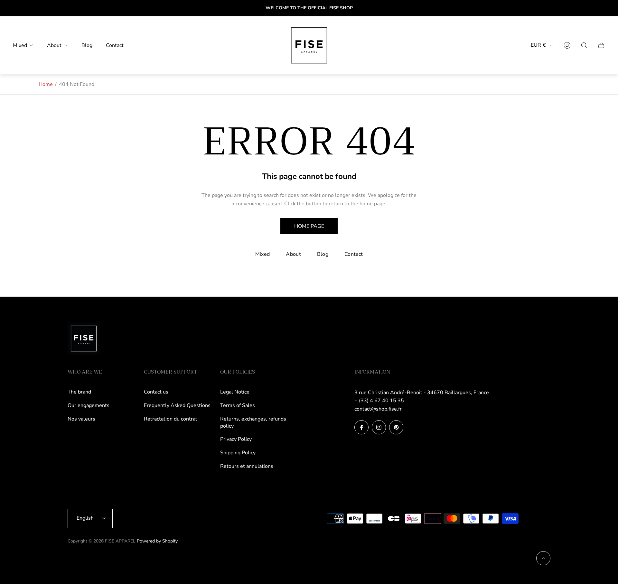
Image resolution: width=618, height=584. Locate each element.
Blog (322, 254)
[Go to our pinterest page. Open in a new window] (396, 427)
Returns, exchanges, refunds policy (253, 422)
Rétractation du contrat (170, 418)
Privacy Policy (236, 439)
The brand (79, 391)
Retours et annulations (246, 466)
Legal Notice (234, 391)
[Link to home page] (84, 339)
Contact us (156, 391)
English (85, 518)
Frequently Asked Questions (177, 405)
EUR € (538, 45)
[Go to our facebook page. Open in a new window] (361, 427)
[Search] (584, 45)
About (293, 254)
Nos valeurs (81, 418)
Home (46, 84)
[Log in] (567, 45)
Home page (309, 226)
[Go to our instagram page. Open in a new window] (379, 427)
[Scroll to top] (543, 558)
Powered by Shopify (157, 541)
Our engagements (88, 405)
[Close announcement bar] (602, 8)
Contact (353, 254)
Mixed (262, 254)
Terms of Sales (237, 405)
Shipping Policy (238, 452)
